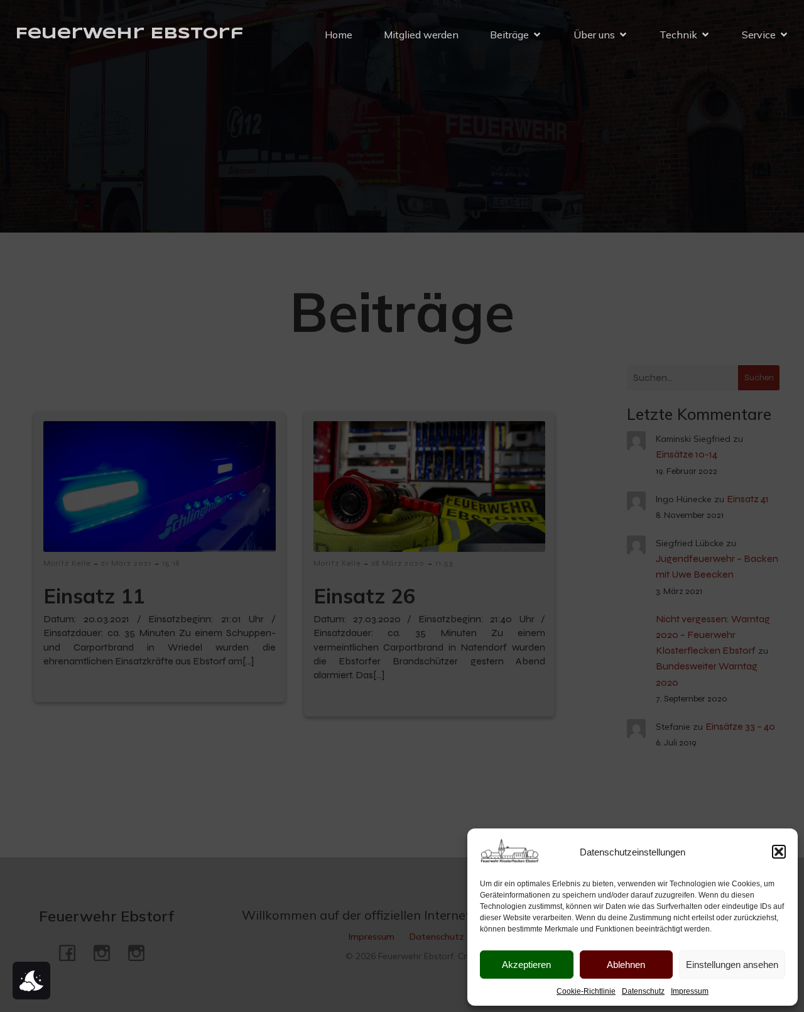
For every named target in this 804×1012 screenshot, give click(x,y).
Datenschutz (643, 991)
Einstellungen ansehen (732, 964)
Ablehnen (626, 964)
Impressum (690, 991)
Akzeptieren (526, 964)
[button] (779, 851)
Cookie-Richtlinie (586, 991)
